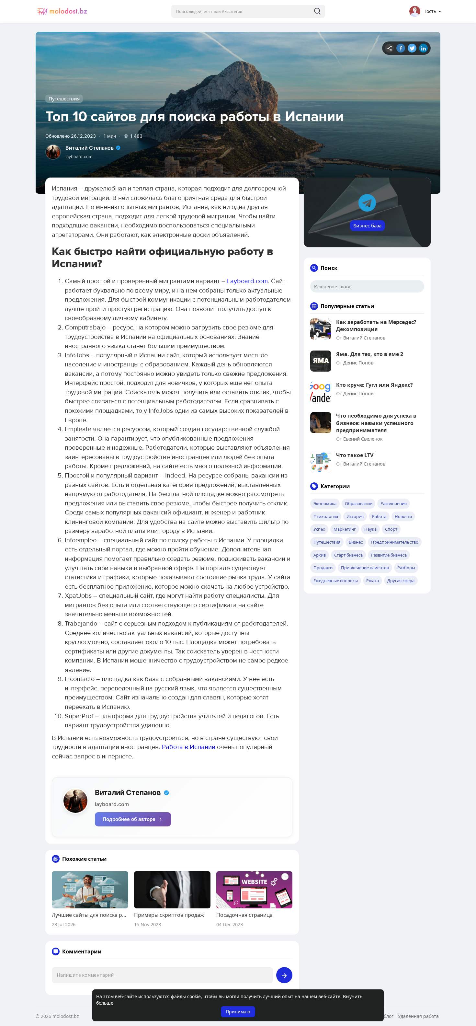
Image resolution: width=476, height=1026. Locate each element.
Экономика (324, 503)
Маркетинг (345, 529)
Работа (379, 516)
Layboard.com (247, 281)
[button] (248, 11)
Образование (358, 503)
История (355, 516)
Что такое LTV (354, 455)
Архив (319, 555)
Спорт (391, 529)
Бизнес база (367, 225)
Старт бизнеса (348, 555)
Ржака (372, 580)
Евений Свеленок (363, 438)
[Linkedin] (423, 48)
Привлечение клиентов (365, 568)
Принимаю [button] (238, 1012)
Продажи (323, 568)
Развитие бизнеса (389, 555)
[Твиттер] (412, 48)
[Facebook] (401, 48)
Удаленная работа (418, 1016)
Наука (370, 529)
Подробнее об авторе (129, 819)
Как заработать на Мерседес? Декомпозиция (376, 325)
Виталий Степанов (89, 147)
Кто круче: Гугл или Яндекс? (374, 384)
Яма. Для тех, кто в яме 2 (369, 354)
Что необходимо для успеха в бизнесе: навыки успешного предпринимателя (376, 423)
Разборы (406, 568)
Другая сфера (400, 580)
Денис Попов (358, 362)
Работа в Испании (188, 747)
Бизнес (356, 542)
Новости (403, 516)
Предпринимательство (394, 542)
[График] (389, 48)
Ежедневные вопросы (335, 580)
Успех (319, 529)
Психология (325, 516)
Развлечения (393, 503)
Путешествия (64, 98)
